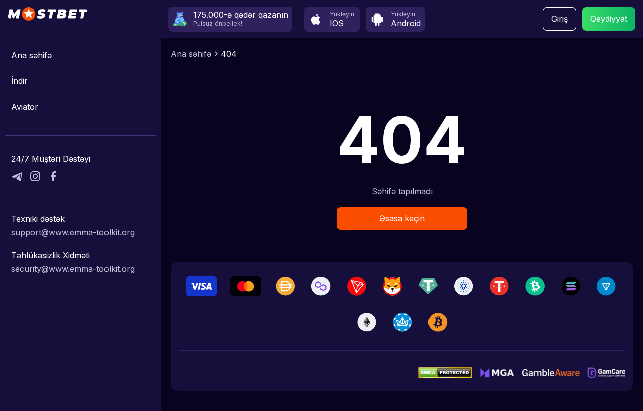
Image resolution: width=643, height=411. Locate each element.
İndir (19, 81)
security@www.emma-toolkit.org (73, 269)
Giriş (559, 19)
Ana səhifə (31, 55)
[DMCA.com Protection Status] (445, 372)
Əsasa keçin (402, 218)
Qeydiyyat (608, 19)
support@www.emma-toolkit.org (73, 232)
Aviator (24, 106)
